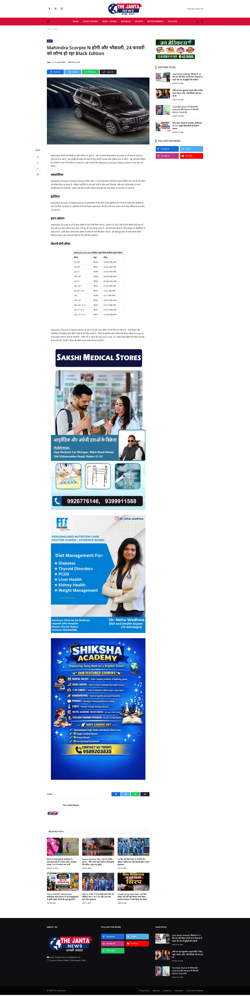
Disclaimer (179, 991)
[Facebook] (37, 157)
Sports (139, 21)
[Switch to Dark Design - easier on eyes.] (197, 21)
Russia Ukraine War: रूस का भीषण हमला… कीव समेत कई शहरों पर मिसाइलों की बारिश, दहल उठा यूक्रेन (98, 862)
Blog (55, 29)
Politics (172, 21)
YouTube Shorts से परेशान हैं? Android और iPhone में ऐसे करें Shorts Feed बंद (185, 109)
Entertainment (155, 21)
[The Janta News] (125, 9)
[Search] (201, 21)
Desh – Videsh (109, 21)
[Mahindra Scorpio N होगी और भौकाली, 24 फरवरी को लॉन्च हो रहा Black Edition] (98, 110)
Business (126, 21)
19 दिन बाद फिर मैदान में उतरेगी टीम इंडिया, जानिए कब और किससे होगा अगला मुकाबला (133, 862)
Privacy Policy (144, 991)
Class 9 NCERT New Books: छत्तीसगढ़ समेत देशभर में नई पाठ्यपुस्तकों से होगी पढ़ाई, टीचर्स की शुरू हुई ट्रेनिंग (62, 897)
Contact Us (167, 991)
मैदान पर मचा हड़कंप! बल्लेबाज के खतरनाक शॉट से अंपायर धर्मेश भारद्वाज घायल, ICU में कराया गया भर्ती (62, 862)
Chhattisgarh (90, 21)
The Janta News (59, 62)
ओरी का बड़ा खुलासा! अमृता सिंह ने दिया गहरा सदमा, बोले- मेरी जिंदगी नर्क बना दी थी (187, 93)
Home (76, 21)
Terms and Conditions (194, 991)
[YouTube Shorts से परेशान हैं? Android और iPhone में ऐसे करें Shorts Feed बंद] (163, 110)
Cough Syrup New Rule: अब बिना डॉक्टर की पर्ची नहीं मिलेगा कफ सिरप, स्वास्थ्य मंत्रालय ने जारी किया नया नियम (132, 897)
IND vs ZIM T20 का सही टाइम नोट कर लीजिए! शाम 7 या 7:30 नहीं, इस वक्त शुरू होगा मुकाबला (98, 897)
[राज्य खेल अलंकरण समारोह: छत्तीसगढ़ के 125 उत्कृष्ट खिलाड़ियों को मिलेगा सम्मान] (163, 126)
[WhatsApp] (37, 168)
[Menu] (48, 21)
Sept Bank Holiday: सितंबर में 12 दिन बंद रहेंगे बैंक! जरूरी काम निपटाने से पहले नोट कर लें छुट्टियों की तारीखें (187, 77)
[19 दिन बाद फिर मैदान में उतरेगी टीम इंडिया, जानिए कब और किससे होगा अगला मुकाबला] (133, 847)
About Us (156, 991)
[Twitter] (37, 162)
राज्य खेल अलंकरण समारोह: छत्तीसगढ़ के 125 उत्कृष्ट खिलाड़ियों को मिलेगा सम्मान (187, 126)
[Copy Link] (37, 174)
